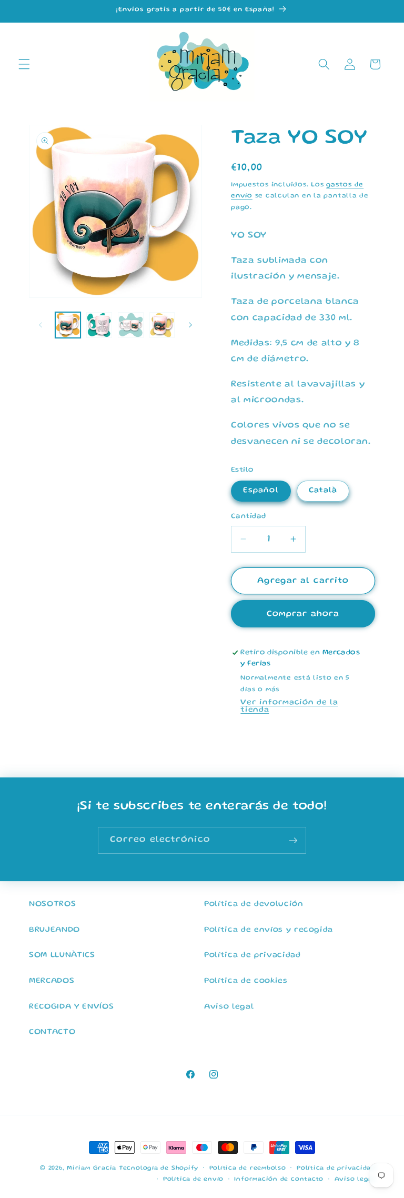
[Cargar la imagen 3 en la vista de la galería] (131, 325)
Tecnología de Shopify (158, 1168)
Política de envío (193, 1179)
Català (323, 490)
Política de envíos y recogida (268, 930)
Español (261, 490)
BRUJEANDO (54, 930)
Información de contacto (279, 1179)
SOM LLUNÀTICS (62, 955)
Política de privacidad (252, 955)
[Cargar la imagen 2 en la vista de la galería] (99, 325)
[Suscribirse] (293, 840)
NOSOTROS (52, 904)
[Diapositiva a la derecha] (190, 325)
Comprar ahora (303, 614)
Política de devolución (254, 904)
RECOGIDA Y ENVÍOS (71, 1007)
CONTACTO (52, 1032)
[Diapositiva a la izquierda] (40, 325)
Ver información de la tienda (289, 706)
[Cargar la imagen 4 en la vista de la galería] (162, 325)
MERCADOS (51, 981)
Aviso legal (229, 1007)
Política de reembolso (247, 1168)
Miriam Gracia (91, 1168)
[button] (24, 64)
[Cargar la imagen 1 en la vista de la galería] (68, 325)
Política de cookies (246, 981)
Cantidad (248, 516)
